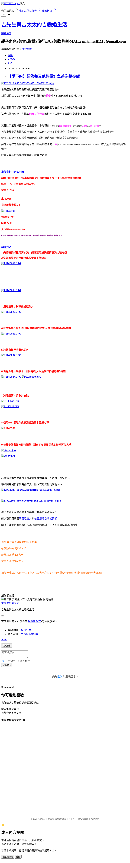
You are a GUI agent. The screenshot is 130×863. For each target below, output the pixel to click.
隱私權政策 (83, 819)
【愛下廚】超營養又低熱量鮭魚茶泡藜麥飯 (44, 76)
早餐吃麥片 (25, 518)
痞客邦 (32, 621)
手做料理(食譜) (29, 634)
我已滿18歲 (8, 857)
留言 (38, 621)
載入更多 (7, 645)
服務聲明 (95, 819)
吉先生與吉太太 (10, 603)
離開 (18, 857)
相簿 (10, 55)
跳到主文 (6, 33)
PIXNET (41, 819)
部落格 (11, 59)
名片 (10, 63)
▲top (4, 639)
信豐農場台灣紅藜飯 (45, 518)
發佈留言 (7, 665)
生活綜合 (27, 49)
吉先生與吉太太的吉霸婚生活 (34, 24)
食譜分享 (26, 630)
